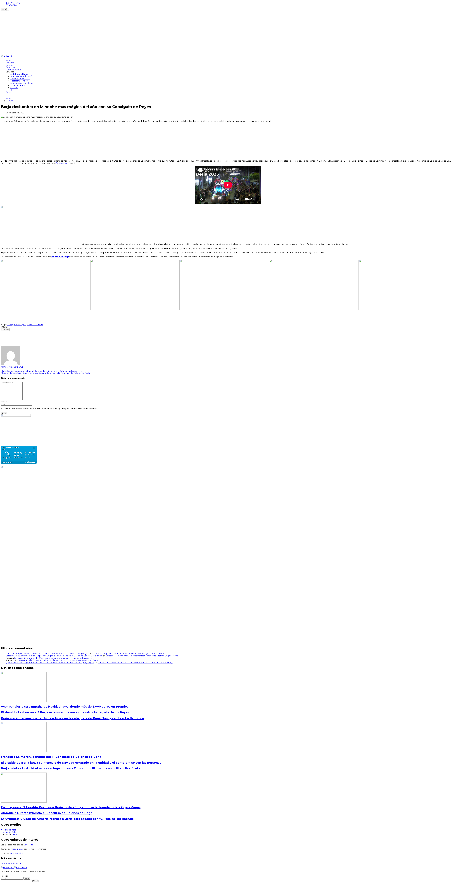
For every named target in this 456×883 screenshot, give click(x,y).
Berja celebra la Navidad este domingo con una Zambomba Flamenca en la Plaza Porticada (70, 768)
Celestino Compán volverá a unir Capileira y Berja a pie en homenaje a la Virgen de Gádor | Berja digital (54, 656)
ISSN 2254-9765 (13, 3)
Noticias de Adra (8, 830)
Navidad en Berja (35, 324)
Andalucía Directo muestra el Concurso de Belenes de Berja (46, 813)
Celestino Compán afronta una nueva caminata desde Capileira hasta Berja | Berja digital (47, 653)
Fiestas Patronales (19, 81)
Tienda (9, 92)
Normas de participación (21, 76)
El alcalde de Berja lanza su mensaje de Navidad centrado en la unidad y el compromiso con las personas (81, 762)
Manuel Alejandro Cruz (12, 367)
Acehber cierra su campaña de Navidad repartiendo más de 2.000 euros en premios (64, 706)
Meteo (9, 90)
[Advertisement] (44, 16)
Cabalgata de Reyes (16, 324)
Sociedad (10, 63)
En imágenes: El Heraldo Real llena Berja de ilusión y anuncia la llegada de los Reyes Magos (70, 807)
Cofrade (14, 87)
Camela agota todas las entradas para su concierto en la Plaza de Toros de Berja (135, 662)
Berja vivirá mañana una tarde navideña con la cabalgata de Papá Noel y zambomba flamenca (72, 718)
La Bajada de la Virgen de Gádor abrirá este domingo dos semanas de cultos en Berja (54, 658)
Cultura (9, 65)
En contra (5, 329)
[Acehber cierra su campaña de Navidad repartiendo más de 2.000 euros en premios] (24, 701)
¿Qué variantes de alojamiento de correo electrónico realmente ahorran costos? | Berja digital (50, 662)
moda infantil (17, 849)
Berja (14, 834)
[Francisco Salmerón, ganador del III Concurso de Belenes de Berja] (24, 752)
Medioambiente (13, 69)
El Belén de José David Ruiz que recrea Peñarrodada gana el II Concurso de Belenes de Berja (45, 373)
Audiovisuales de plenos (21, 83)
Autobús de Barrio (19, 74)
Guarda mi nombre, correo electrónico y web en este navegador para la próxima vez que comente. (50, 409)
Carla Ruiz (28, 845)
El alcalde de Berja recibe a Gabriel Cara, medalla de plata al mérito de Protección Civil (41, 371)
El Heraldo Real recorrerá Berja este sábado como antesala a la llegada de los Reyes (65, 712)
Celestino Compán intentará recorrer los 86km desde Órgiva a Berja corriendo (129, 653)
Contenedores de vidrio (12, 863)
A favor (4, 327)
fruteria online (16, 853)
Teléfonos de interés (20, 78)
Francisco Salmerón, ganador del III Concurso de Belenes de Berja (51, 757)
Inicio (8, 60)
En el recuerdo (17, 85)
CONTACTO (11, 5)
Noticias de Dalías (9, 832)
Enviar (4, 413)
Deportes (10, 67)
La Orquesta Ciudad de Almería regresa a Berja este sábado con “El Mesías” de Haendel (68, 819)
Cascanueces (62, 163)
